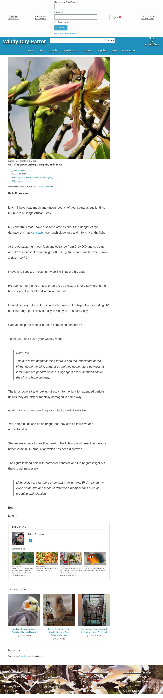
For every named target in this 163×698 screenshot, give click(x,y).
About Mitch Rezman (135, 677)
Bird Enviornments (33, 177)
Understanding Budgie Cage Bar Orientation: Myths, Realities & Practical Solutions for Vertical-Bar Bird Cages (71, 571)
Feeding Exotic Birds (27, 564)
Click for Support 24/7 (151, 41)
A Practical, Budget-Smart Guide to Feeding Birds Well (47, 569)
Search (111, 40)
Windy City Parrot (24, 41)
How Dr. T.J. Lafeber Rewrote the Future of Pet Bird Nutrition (94, 569)
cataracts (37, 232)
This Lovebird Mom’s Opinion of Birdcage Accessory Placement (93, 630)
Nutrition (87, 50)
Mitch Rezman (19, 171)
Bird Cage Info (18, 177)
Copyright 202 (131, 686)
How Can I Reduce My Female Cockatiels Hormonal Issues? (24, 630)
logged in (22, 656)
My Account (128, 50)
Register (73, 33)
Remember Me (63, 22)
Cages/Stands (70, 50)
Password (58, 12)
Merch (53, 50)
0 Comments (18, 181)
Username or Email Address (66, 2)
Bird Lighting (48, 177)
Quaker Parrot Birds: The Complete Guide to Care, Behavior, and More (59, 632)
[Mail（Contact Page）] (30, 541)
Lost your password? (62, 33)
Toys (114, 50)
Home (31, 50)
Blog (41, 50)
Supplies (102, 50)
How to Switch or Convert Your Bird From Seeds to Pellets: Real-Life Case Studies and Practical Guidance (22, 571)
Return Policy (10, 690)
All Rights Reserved (134, 690)
